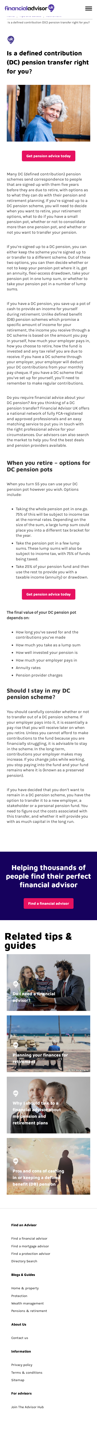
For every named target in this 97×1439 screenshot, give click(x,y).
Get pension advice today (48, 156)
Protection (19, 1296)
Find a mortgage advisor (30, 1246)
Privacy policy (21, 1365)
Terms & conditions (26, 1372)
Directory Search (24, 1261)
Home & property (25, 1288)
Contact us (19, 1338)
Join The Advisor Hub (27, 1407)
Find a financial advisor (48, 903)
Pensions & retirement (29, 1311)
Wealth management (27, 1303)
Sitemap (17, 1380)
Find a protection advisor (30, 1254)
